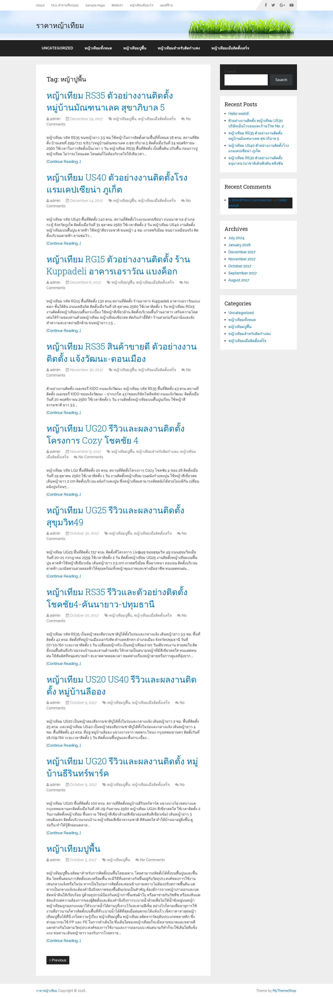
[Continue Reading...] (63, 161)
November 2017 (242, 259)
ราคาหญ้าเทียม (60, 25)
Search (230, 71)
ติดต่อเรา (117, 5)
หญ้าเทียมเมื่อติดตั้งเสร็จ (230, 48)
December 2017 (242, 252)
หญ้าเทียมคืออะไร (141, 5)
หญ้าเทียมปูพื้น (134, 48)
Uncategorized (57, 48)
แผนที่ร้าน (166, 5)
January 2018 (239, 245)
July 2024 (236, 238)
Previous (58, 960)
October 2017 (239, 266)
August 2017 (238, 280)
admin (55, 119)
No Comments (90, 457)
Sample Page (95, 5)
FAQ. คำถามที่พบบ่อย (65, 5)
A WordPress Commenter (250, 200)
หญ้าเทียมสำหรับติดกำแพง (179, 48)
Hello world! (238, 113)
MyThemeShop (284, 990)
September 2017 (242, 273)
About (40, 5)
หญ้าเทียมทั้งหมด (98, 48)
